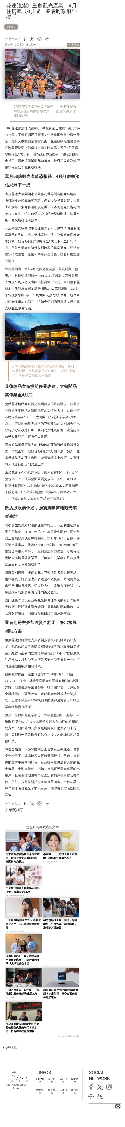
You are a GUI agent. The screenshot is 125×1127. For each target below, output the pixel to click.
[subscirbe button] (117, 1106)
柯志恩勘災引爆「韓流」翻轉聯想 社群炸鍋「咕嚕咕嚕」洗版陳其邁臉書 (60, 924)
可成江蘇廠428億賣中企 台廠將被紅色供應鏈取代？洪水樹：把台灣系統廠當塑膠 (22, 1028)
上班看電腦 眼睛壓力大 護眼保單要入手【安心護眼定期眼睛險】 (23, 924)
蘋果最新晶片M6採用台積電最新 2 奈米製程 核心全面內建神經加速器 (60, 994)
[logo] (17, 1076)
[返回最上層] (114, 1116)
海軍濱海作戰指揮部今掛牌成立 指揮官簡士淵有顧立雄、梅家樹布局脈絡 (23, 858)
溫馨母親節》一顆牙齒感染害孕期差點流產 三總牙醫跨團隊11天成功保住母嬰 (23, 960)
